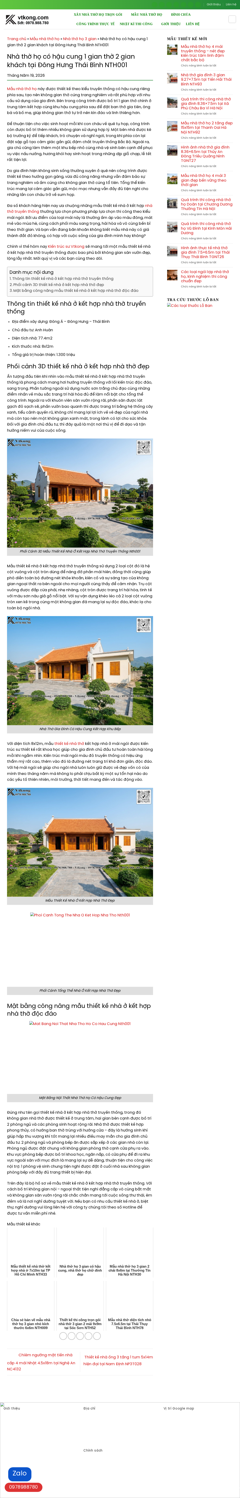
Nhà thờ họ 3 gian (80, 39)
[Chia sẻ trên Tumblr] (97, 1336)
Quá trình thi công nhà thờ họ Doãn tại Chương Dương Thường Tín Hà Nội (206, 204)
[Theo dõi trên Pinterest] (184, 5)
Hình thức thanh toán (101, 1463)
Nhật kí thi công (136, 24)
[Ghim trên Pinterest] (80, 1336)
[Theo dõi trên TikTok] (169, 5)
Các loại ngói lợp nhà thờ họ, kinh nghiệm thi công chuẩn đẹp (205, 276)
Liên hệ (231, 4)
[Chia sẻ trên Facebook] (63, 1336)
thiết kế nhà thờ (69, 744)
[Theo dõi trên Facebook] (155, 5)
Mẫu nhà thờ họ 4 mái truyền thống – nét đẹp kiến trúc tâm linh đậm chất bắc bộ (203, 53)
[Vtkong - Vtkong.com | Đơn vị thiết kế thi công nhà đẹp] (39, 19)
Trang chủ (16, 39)
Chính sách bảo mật (100, 1456)
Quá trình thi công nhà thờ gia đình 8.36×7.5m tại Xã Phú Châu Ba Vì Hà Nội (206, 103)
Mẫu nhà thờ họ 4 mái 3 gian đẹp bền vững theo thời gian (203, 180)
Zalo (20, 1473)
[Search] (232, 19)
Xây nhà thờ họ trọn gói (98, 14)
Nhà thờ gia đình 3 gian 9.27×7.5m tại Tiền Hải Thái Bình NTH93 (206, 79)
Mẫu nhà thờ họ (146, 14)
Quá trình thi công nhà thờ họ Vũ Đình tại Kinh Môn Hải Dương (206, 228)
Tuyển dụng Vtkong (99, 1471)
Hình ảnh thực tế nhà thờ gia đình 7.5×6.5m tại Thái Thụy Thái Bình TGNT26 (205, 252)
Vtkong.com (109, 1441)
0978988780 (23, 1487)
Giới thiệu (214, 4)
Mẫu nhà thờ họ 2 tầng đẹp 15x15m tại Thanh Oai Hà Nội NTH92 (207, 127)
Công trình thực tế (95, 24)
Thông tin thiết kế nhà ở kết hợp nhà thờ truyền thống (62, 279)
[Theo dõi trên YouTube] (198, 5)
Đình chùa (181, 14)
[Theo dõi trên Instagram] (162, 5)
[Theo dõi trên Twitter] (176, 5)
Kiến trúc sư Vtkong (66, 247)
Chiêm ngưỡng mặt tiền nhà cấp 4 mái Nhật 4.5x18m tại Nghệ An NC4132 (41, 1362)
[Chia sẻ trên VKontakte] (88, 1336)
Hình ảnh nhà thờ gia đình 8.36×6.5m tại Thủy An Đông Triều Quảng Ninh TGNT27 (205, 154)
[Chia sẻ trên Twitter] (71, 1336)
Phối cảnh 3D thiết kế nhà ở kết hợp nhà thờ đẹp (58, 285)
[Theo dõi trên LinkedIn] (191, 5)
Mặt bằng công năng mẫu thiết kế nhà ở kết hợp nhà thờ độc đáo (76, 291)
